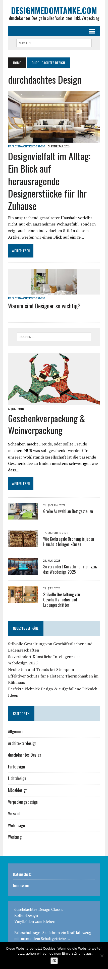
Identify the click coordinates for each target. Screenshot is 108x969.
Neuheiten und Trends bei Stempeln (41, 669)
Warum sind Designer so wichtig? (44, 305)
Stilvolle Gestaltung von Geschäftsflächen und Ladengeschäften (61, 599)
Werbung (15, 837)
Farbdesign (16, 767)
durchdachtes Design (26, 146)
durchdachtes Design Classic (38, 909)
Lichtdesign (17, 778)
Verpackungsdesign (23, 802)
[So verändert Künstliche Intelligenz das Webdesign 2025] (23, 571)
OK (54, 960)
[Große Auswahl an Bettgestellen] (23, 516)
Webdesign (16, 825)
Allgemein (15, 731)
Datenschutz (22, 874)
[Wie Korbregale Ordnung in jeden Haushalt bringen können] (23, 543)
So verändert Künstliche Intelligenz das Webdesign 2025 (70, 569)
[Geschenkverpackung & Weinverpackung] (54, 401)
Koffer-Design (26, 915)
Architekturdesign (22, 743)
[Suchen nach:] (54, 337)
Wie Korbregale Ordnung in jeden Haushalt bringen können (68, 541)
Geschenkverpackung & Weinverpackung (46, 424)
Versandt (15, 814)
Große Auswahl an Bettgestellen (68, 511)
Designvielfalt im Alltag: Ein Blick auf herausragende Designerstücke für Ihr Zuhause (49, 181)
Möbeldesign (17, 790)
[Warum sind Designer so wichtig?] (54, 291)
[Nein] (101, 955)
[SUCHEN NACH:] (54, 42)
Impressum (21, 885)
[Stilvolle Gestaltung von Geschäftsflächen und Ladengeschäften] (23, 599)
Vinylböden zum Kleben (34, 921)
